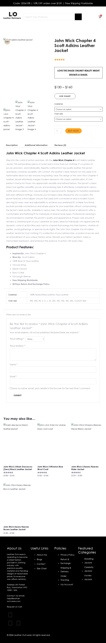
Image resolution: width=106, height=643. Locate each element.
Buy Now (73, 130)
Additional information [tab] (36, 145)
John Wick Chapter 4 (63, 160)
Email (13, 376)
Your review (17, 345)
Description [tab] (12, 145)
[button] (53, 27)
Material (58, 103)
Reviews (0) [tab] (60, 145)
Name (13, 364)
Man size (58, 113)
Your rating (17, 338)
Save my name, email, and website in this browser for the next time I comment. (51, 388)
